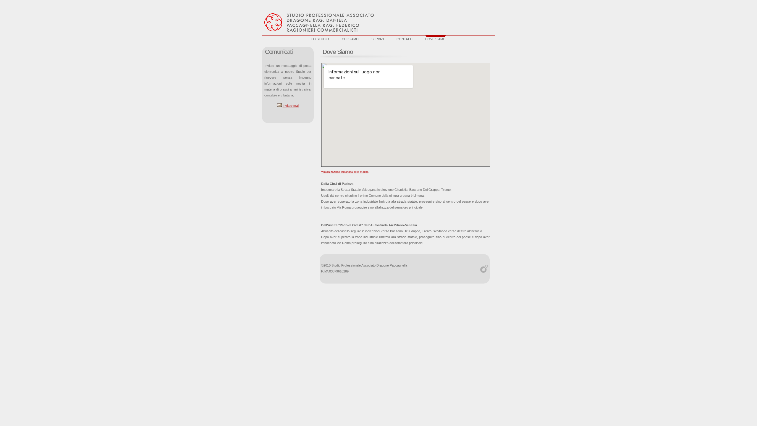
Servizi (377, 39)
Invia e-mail (291, 105)
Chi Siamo (350, 39)
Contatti (405, 39)
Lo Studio (320, 39)
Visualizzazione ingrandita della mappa (344, 171)
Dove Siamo (435, 39)
